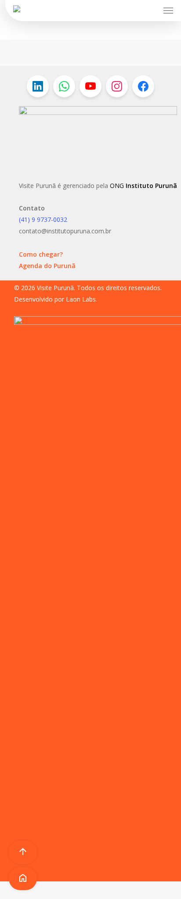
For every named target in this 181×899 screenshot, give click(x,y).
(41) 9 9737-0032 (43, 219)
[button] (168, 10)
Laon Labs (81, 299)
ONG (117, 185)
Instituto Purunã (150, 185)
